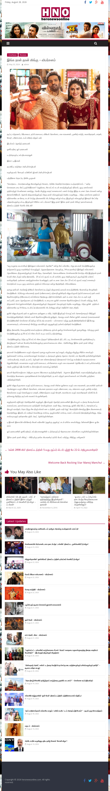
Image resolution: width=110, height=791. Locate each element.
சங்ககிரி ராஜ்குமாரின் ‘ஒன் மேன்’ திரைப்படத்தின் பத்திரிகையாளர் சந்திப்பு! (53, 695)
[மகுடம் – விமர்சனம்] (14, 724)
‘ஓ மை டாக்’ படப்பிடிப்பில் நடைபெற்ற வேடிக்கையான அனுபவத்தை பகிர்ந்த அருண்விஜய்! (86, 500)
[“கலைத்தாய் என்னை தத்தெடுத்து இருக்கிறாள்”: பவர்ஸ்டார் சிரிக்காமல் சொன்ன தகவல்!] (55, 478)
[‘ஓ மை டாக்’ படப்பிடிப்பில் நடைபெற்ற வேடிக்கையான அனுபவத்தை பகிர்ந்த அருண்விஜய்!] (89, 478)
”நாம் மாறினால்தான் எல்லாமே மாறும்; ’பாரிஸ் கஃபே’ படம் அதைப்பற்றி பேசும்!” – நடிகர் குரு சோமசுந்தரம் (63, 710)
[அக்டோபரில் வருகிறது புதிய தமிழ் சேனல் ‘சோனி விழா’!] (14, 739)
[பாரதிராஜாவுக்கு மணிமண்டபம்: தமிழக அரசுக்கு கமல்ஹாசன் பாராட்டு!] (14, 527)
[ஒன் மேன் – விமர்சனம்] (14, 618)
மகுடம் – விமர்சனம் (32, 726)
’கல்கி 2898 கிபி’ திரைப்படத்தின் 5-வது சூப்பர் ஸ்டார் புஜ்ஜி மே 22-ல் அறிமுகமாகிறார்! (51, 449)
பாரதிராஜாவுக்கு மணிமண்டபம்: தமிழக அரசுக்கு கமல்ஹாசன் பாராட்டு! (51, 529)
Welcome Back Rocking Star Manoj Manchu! (76, 462)
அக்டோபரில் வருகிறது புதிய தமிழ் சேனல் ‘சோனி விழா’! (46, 741)
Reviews (23, 55)
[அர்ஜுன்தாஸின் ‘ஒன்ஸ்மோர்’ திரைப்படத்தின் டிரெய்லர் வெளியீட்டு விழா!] (14, 558)
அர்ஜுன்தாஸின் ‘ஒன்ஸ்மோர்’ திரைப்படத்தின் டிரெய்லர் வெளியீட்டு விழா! (52, 559)
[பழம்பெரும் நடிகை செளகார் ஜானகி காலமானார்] (14, 603)
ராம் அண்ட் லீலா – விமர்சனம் (36, 635)
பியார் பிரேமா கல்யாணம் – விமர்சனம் (39, 574)
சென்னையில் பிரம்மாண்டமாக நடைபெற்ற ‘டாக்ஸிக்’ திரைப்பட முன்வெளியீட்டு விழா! (57, 544)
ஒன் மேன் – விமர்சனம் (33, 620)
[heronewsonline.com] (55, 8)
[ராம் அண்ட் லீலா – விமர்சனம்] (14, 633)
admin (26, 64)
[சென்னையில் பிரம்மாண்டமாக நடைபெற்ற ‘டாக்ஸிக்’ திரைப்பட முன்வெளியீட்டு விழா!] (14, 542)
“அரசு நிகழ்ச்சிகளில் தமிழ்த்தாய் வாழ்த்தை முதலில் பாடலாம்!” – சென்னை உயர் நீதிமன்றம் (59, 680)
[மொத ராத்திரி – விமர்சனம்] (14, 588)
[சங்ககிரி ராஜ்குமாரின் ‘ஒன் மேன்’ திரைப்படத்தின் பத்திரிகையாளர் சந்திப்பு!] (14, 694)
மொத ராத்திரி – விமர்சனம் (35, 589)
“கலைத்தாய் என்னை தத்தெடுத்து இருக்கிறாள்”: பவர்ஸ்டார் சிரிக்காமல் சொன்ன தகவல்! (54, 500)
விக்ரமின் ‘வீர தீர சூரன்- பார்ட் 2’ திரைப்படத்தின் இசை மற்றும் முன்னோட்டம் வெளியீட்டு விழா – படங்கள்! (21, 500)
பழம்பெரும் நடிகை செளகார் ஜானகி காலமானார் (43, 604)
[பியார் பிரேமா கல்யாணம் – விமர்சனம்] (14, 573)
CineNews (12, 55)
